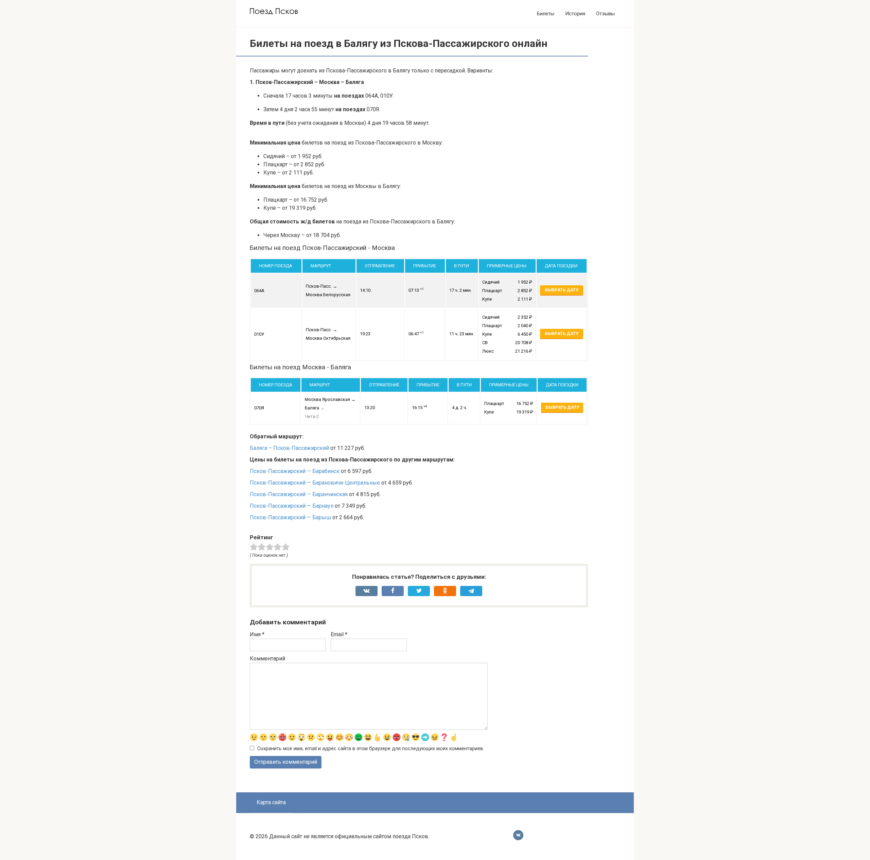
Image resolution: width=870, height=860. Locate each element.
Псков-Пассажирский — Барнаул (291, 506)
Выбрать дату (561, 289)
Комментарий (267, 658)
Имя (257, 634)
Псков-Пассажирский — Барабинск (295, 471)
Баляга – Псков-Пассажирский (289, 448)
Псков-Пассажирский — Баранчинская (299, 494)
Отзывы (605, 14)
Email (339, 634)
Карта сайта (271, 802)
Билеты (545, 14)
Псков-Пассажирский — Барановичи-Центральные (315, 482)
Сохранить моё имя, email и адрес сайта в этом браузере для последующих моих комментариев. (370, 749)
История (575, 14)
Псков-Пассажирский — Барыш (290, 517)
